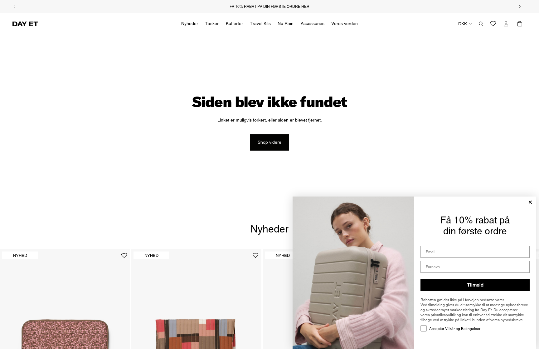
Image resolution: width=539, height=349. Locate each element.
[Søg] (481, 24)
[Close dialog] (530, 202)
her (305, 6)
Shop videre (269, 142)
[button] (124, 258)
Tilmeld (475, 285)
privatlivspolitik (443, 315)
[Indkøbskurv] (520, 24)
